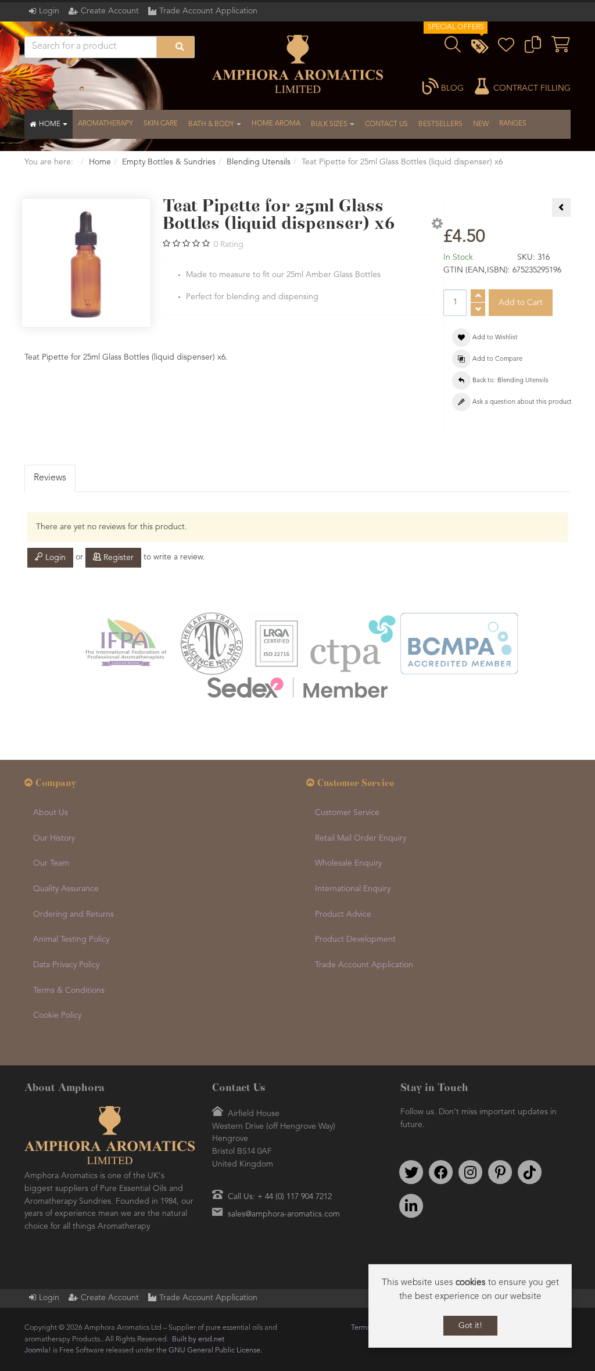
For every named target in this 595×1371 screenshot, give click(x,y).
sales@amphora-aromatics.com (284, 1214)
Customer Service (347, 813)
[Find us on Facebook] (441, 1172)
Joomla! (37, 1350)
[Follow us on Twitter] (411, 1172)
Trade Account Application (208, 11)
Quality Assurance (66, 889)
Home (100, 162)
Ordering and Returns (73, 914)
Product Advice (343, 914)
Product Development (355, 939)
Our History (54, 838)
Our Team (51, 863)
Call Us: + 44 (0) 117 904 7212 (280, 1197)
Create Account (110, 11)
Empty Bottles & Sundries (169, 162)
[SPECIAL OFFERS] (479, 48)
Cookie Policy (57, 1015)
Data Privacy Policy (66, 965)
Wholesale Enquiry (348, 863)
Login (49, 11)
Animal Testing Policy (71, 939)
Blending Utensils (259, 162)
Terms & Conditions (69, 990)
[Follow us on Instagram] (471, 1172)
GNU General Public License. (215, 1350)
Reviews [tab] (50, 478)
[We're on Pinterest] (500, 1172)
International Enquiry (352, 889)
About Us (50, 813)
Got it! (470, 1326)
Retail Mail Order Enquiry (360, 838)
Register (117, 558)
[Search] (175, 47)
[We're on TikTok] (530, 1172)
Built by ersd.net (198, 1339)
